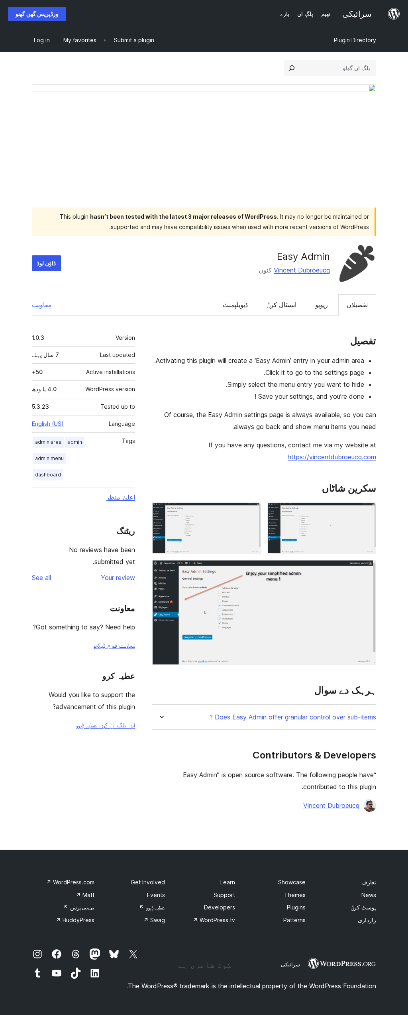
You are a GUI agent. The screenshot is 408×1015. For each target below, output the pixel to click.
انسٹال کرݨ (281, 305)
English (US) (48, 423)
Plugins (296, 907)
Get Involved (148, 882)
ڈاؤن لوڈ (46, 263)
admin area (48, 442)
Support (224, 895)
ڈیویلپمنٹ (235, 305)
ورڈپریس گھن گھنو (37, 13)
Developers (219, 907)
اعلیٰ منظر (120, 497)
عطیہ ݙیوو (152, 907)
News (368, 895)
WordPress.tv (214, 920)
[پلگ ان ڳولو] (292, 68)
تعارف (368, 882)
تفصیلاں (357, 305)
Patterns (294, 920)
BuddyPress (75, 920)
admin (75, 442)
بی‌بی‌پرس (78, 907)
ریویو (321, 305)
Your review (118, 578)
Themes (295, 895)
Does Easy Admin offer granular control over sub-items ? (293, 717)
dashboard (48, 475)
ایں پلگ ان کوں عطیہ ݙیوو (105, 725)
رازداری (367, 920)
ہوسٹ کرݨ (363, 907)
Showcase (292, 882)
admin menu (49, 458)
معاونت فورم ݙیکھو (114, 645)
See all (41, 578)
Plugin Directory (355, 40)
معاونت (42, 305)
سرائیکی (290, 964)
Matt (85, 895)
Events (156, 895)
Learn (227, 882)
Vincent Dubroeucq (302, 270)
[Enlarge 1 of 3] (365, 513)
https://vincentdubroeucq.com (332, 457)
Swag (154, 920)
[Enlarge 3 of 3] (365, 571)
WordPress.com (70, 882)
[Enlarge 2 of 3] (250, 513)
